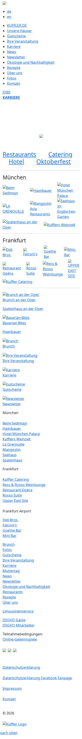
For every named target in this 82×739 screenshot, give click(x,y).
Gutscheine (16, 36)
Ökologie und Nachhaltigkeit (30, 62)
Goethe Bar (12, 530)
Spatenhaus (12, 460)
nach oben (8, 732)
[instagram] (15, 649)
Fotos (11, 78)
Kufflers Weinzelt (17, 439)
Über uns (14, 72)
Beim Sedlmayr (15, 423)
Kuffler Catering (16, 479)
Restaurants (19, 154)
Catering (60, 154)
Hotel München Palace (21, 433)
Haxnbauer (12, 428)
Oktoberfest (53, 161)
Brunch (9, 544)
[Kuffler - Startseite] (14, 723)
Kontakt (13, 83)
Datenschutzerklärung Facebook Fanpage (37, 678)
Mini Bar (9, 535)
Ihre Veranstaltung (22, 41)
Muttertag (11, 570)
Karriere (14, 46)
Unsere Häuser (19, 30)
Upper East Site (15, 500)
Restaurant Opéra (17, 490)
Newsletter (16, 57)
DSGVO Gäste (14, 620)
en (9, 16)
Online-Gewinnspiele (20, 639)
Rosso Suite (12, 495)
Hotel (16, 161)
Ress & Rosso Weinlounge (24, 484)
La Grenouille (13, 444)
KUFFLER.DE (17, 25)
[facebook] (4, 649)
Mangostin (12, 449)
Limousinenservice (18, 611)
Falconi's (10, 525)
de (9, 11)
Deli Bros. (10, 519)
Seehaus (10, 454)
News (11, 51)
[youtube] (9, 649)
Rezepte (13, 67)
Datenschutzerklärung (21, 667)
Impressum (12, 688)
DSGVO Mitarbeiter (19, 625)
